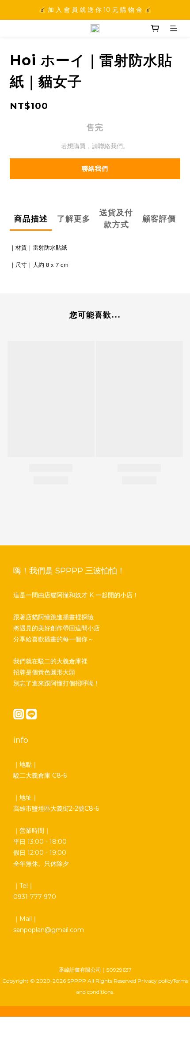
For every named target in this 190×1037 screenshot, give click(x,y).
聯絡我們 (95, 168)
